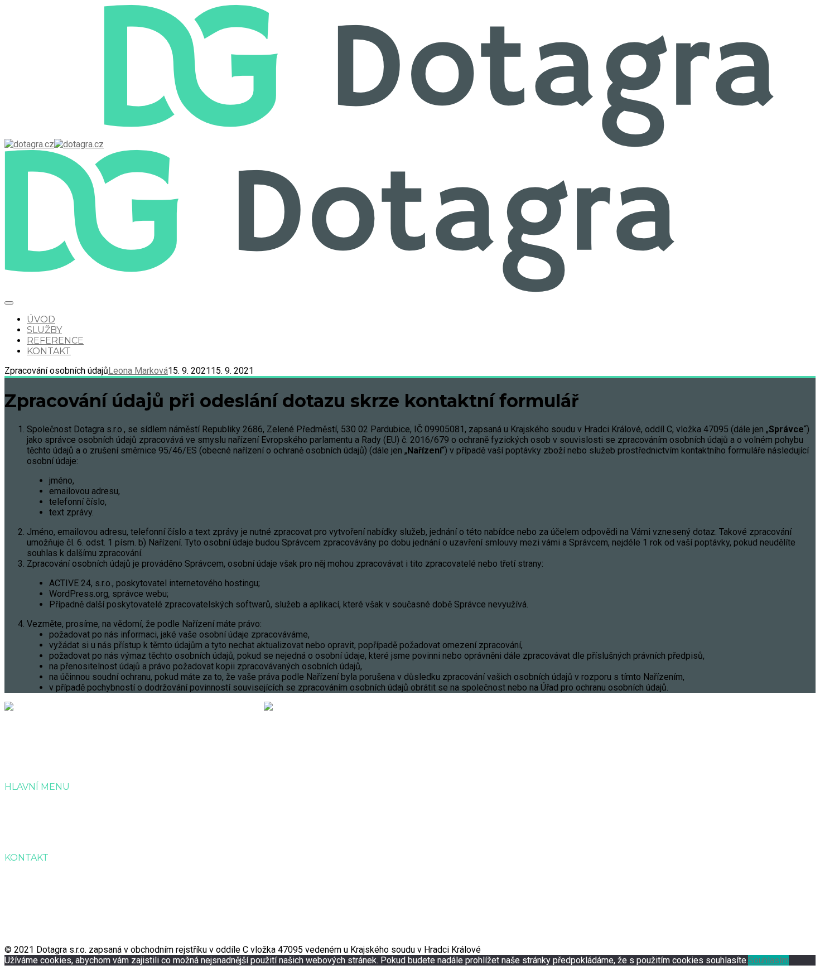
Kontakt (49, 351)
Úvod (41, 319)
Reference (55, 340)
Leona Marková (138, 370)
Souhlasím (768, 960)
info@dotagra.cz (61, 907)
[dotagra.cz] (54, 144)
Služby (44, 330)
